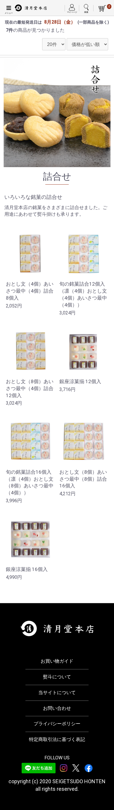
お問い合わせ (57, 708)
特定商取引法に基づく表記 (57, 739)
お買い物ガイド (57, 661)
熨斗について (57, 677)
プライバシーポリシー (57, 723)
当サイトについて (57, 692)
